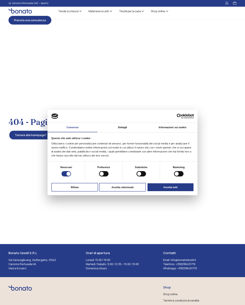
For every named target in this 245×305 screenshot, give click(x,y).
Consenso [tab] (72, 127)
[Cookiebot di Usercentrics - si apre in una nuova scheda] (179, 116)
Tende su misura (68, 11)
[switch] (103, 173)
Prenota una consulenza (30, 20)
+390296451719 (185, 264)
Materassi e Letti (98, 11)
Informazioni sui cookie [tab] (172, 127)
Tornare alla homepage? (30, 135)
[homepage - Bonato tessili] (20, 291)
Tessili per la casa (130, 11)
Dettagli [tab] (122, 127)
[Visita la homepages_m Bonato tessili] (20, 12)
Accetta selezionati (123, 187)
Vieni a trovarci (17, 268)
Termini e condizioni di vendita (181, 300)
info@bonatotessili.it (183, 260)
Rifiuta (74, 187)
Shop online (158, 11)
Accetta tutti (170, 187)
